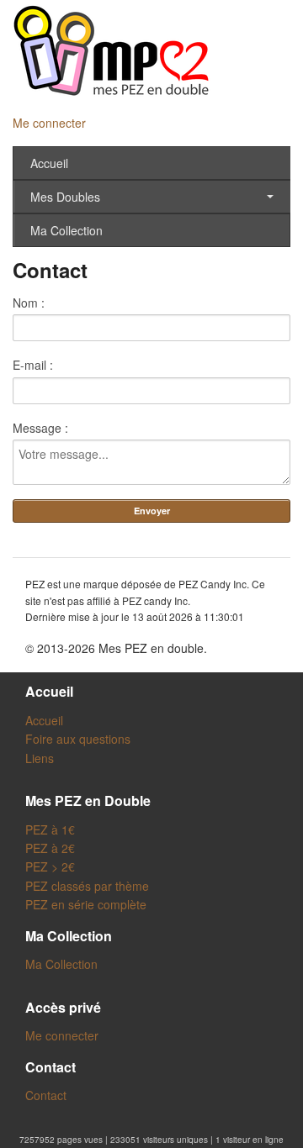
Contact (45, 1095)
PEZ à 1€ (50, 829)
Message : (40, 427)
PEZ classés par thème (87, 885)
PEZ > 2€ (50, 866)
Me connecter (49, 122)
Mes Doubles (65, 196)
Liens (39, 758)
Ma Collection (66, 230)
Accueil (49, 163)
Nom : (29, 302)
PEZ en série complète (85, 904)
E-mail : (33, 364)
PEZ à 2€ (50, 848)
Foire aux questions (77, 738)
